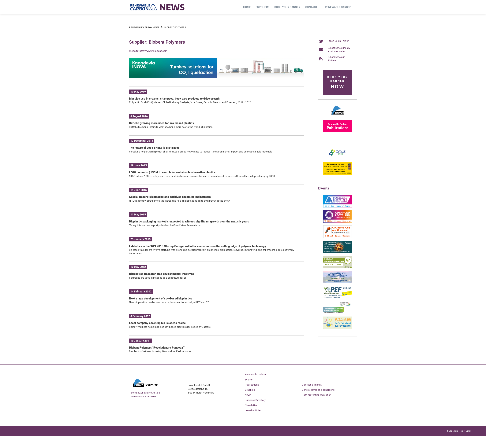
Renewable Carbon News (144, 27)
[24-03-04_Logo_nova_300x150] (337, 116)
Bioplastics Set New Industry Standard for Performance (160, 351)
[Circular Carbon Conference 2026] (337, 267)
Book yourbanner (337, 82)
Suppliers (262, 7)
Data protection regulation (316, 394)
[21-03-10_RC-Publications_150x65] (337, 131)
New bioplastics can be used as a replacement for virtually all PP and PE (169, 302)
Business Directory (255, 399)
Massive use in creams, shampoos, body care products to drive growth (174, 98)
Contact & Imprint (312, 384)
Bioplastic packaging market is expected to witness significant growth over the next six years (189, 221)
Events (248, 379)
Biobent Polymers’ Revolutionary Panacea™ (157, 347)
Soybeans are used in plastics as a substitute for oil (157, 277)
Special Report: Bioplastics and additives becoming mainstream (170, 197)
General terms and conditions (318, 389)
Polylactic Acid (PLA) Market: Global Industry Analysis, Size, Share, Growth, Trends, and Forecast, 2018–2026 (190, 102)
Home (247, 7)
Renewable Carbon (338, 7)
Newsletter (251, 405)
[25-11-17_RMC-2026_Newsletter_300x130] (337, 206)
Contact (311, 7)
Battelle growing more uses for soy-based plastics (161, 123)
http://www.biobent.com (153, 50)
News (248, 394)
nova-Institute (252, 410)
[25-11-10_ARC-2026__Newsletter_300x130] (337, 222)
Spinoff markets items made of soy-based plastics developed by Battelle (170, 326)
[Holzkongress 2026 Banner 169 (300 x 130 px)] (337, 252)
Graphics (250, 389)
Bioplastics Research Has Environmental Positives (161, 274)
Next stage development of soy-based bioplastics (160, 298)
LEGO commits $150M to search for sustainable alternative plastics (172, 172)
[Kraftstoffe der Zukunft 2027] (337, 313)
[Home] (157, 7)
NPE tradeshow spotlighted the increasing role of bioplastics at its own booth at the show (179, 200)
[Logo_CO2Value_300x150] (337, 158)
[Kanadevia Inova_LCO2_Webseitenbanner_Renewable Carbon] (216, 77)
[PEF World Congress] (337, 297)
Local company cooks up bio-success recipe (157, 323)
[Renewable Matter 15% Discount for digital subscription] (337, 174)
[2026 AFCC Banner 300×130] (337, 282)
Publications (252, 384)
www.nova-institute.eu (143, 396)
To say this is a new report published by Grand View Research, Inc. (165, 225)
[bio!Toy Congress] (337, 328)
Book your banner (287, 7)
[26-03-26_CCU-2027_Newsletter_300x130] (337, 237)
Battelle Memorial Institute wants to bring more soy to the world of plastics (170, 126)
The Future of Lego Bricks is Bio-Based (154, 147)
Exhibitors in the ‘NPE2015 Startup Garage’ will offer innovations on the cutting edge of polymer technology (197, 246)
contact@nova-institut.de (145, 392)
